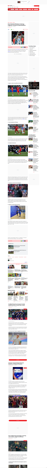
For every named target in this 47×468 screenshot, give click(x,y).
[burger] (38, 7)
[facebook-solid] (23, 47)
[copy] (26, 47)
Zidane (23, 119)
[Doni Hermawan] (8, 260)
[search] (33, 5)
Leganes (9, 51)
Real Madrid (18, 49)
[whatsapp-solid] (21, 47)
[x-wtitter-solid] (24, 47)
